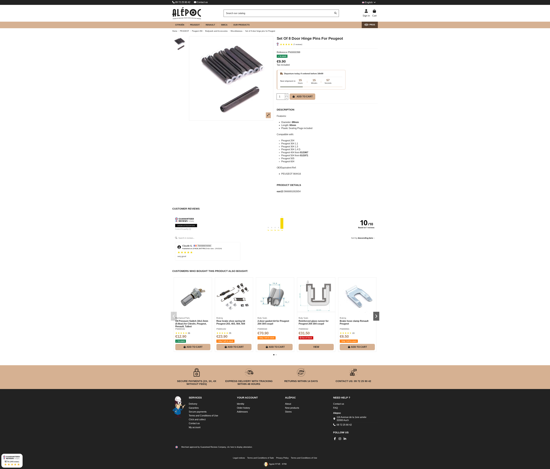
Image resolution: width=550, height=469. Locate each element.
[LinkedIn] (345, 438)
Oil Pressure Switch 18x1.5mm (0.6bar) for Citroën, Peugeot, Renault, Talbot (191, 324)
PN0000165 (180, 329)
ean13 (280, 191)
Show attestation (186, 225)
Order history (243, 408)
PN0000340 (262, 329)
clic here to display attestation (239, 447)
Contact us (202, 2)
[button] (273, 354)
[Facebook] (335, 438)
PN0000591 (344, 329)
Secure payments (198, 412)
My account (194, 427)
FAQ (335, 408)
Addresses (242, 412)
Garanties (194, 408)
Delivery (193, 404)
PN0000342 (303, 329)
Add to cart (305, 96)
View (316, 347)
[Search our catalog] (335, 13)
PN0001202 (221, 329)
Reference (282, 52)
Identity (240, 404)
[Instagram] (340, 438)
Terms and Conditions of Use (203, 415)
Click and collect (197, 419)
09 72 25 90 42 (183, 2)
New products (292, 408)
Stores (288, 412)
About (288, 404)
